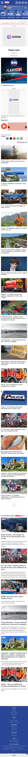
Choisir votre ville (24, 21)
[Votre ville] (16, 2)
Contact (14, 709)
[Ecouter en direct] (19, 2)
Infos (18, 17)
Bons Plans (11, 17)
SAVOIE (13, 23)
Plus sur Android (14, 741)
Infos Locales (14, 720)
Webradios (14, 735)
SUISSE (22, 23)
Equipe (14, 711)
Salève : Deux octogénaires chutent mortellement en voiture (13, 685)
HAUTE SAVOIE (5, 23)
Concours (14, 729)
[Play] (1, 12)
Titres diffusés (14, 712)
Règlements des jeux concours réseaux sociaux (14, 746)
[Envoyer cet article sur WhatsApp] (17, 139)
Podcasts (14, 734)
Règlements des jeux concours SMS (14, 747)
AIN (18, 23)
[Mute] (25, 8)
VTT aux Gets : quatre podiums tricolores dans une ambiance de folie (13, 567)
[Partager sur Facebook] (7, 139)
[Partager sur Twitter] (10, 139)
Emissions (14, 728)
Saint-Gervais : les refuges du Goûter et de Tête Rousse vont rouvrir (13, 536)
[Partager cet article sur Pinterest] (14, 139)
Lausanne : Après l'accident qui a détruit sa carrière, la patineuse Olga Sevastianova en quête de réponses (14, 656)
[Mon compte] (26, 2)
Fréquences (14, 714)
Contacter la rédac (14, 722)
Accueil (3, 17)
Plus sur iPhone (14, 740)
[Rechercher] (22, 2)
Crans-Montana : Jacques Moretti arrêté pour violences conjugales (14, 623)
